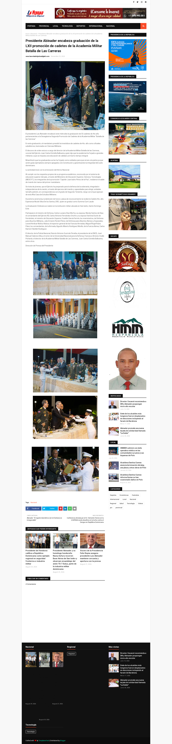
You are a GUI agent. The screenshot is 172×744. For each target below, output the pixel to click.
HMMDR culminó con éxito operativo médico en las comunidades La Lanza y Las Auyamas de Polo (132, 451)
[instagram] (141, 2)
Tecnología (131, 503)
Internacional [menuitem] (95, 26)
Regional (113, 503)
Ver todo (59, 647)
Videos (140, 503)
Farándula (135, 495)
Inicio (27, 34)
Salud (122, 503)
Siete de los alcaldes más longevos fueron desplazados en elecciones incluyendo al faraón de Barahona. (132, 417)
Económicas (124, 495)
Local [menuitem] (55, 26)
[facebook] (134, 2)
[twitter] (137, 2)
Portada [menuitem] (31, 26)
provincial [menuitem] (44, 26)
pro (111, 508)
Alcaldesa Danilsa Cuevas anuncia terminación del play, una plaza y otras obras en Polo (133, 465)
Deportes (113, 495)
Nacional (34, 34)
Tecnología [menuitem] (67, 26)
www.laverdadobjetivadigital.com (37, 56)
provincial (119, 508)
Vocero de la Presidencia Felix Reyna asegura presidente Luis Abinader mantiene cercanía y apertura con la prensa (91, 555)
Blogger (62, 740)
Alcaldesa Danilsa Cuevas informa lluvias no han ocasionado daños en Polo (131, 477)
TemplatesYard (44, 740)
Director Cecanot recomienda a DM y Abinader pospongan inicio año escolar (133, 403)
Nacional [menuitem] (110, 26)
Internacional (114, 499)
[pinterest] (145, 2)
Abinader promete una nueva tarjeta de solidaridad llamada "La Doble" (132, 430)
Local (124, 499)
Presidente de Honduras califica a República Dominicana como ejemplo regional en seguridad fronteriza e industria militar (37, 557)
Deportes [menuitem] (80, 26)
